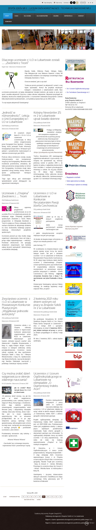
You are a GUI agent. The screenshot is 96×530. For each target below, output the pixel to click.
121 (52, 496)
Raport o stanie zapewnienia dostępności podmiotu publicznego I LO (68, 519)
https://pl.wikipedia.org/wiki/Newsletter (48, 152)
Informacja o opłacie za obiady (77, 185)
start (5, 496)
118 (39, 496)
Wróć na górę (86, 523)
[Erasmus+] (71, 428)
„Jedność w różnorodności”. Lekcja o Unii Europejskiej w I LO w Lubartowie (15, 117)
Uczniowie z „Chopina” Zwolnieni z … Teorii (15, 194)
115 (27, 496)
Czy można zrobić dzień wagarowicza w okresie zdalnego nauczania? (16, 376)
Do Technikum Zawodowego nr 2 (78, 92)
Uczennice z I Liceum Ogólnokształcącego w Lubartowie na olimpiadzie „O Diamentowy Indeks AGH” (48, 381)
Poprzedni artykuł (14, 496)
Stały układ (81, 2)
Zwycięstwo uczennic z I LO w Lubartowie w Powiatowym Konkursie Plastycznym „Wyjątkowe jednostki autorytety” (16, 306)
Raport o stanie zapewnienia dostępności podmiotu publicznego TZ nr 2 (69, 523)
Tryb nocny (59, 2)
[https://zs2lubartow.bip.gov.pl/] (73, 362)
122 (56, 496)
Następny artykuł (29, 499)
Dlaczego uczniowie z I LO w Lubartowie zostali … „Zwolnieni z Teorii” (31, 61)
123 (60, 496)
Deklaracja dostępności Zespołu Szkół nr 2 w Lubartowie (64, 516)
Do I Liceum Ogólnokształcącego (78, 89)
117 (35, 496)
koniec (39, 499)
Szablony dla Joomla (41, 513)
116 (31, 496)
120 (48, 496)
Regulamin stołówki (73, 177)
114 (23, 496)
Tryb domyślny (48, 2)
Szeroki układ (84, 2)
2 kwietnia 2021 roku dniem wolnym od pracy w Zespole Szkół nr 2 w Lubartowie (47, 303)
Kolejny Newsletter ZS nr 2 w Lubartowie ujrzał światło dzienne (47, 115)
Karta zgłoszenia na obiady (76, 181)
